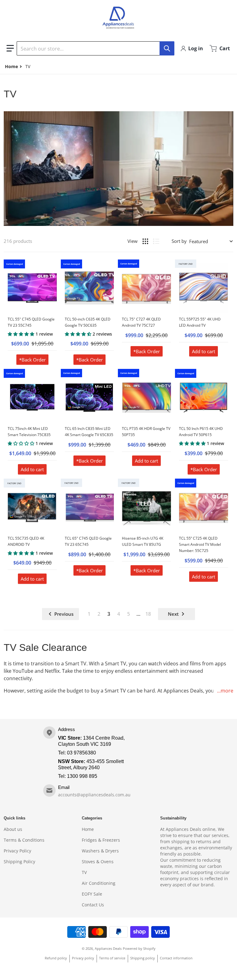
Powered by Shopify (139, 948)
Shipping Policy (19, 861)
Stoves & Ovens (98, 861)
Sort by (179, 241)
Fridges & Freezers (101, 840)
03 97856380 (81, 752)
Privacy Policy (17, 851)
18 (148, 614)
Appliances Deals (108, 948)
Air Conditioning (98, 883)
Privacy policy (83, 958)
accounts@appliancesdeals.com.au (94, 795)
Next (173, 614)
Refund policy (56, 958)
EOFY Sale (92, 894)
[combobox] (95, 48)
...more (225, 690)
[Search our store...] (167, 48)
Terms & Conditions (24, 840)
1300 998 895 (82, 776)
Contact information (176, 958)
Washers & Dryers (100, 851)
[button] (10, 48)
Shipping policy (142, 958)
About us (13, 829)
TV (84, 872)
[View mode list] (156, 241)
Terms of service (112, 958)
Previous (63, 614)
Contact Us (93, 905)
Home (88, 829)
